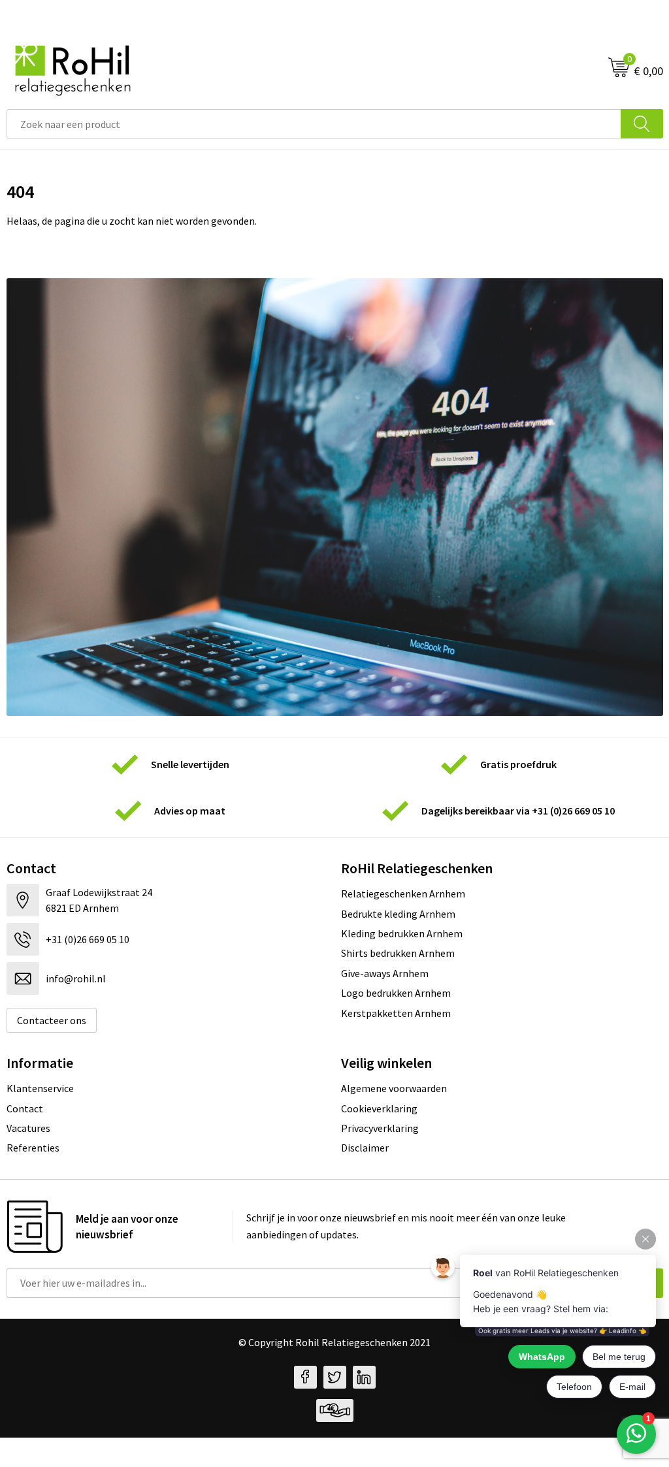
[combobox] (314, 123)
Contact (25, 1108)
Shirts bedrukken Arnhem (398, 952)
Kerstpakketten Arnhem (396, 1013)
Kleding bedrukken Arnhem (402, 933)
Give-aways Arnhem (385, 973)
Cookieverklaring (379, 1108)
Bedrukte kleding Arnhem (398, 913)
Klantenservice (40, 1088)
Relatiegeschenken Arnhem (403, 893)
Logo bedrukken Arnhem (396, 992)
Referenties (33, 1147)
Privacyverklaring (380, 1128)
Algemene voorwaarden (394, 1088)
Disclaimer (365, 1147)
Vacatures (28, 1128)
